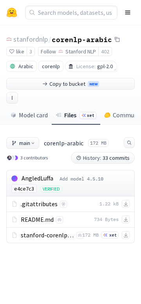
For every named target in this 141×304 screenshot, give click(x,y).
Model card (33, 115)
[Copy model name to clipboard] (117, 39)
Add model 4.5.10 (81, 179)
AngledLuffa (37, 178)
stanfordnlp (30, 39)
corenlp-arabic (82, 39)
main (24, 143)
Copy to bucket (73, 83)
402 (105, 51)
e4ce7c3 (24, 188)
